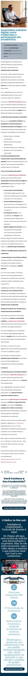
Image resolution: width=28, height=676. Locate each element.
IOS (17, 426)
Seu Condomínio (18, 423)
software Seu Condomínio (16, 321)
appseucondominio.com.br (8, 462)
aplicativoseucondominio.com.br (10, 459)
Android (12, 426)
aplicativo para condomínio (17, 175)
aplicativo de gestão (14, 102)
